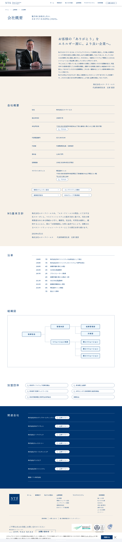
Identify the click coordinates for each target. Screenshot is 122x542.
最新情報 (44, 518)
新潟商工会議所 (81, 385)
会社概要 (59, 498)
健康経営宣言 (60, 505)
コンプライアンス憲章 (63, 503)
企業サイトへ (63, 417)
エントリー (96, 512)
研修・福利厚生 (97, 505)
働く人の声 (96, 498)
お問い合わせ (53, 518)
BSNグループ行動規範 (63, 507)
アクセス (63, 129)
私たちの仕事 (96, 500)
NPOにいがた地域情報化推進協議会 (87, 391)
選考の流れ (96, 507)
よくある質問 (96, 510)
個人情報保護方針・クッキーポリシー (70, 518)
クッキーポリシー (89, 536)
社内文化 (95, 503)
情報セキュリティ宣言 (63, 500)
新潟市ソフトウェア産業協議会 (40, 385)
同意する (107, 537)
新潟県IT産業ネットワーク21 (39, 391)
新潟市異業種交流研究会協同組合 (40, 397)
